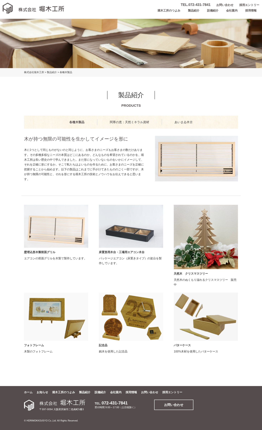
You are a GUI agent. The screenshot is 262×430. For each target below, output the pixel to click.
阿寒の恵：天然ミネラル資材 (129, 122)
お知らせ (42, 392)
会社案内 (232, 10)
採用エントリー (249, 4)
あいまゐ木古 (183, 122)
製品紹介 (193, 10)
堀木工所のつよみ (169, 10)
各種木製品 (76, 122)
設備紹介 (213, 10)
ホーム (28, 392)
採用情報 (251, 10)
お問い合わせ (224, 4)
